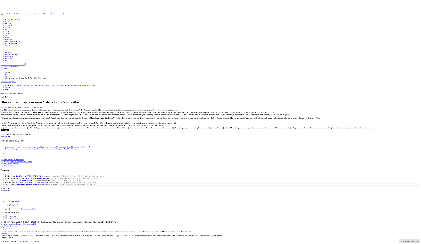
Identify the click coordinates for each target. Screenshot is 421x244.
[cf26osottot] (5, 68)
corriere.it (7, 224)
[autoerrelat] (5, 190)
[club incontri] (6, 166)
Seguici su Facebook (28, 209)
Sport (7, 76)
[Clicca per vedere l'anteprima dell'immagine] (21, 108)
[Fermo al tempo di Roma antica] (12, 160)
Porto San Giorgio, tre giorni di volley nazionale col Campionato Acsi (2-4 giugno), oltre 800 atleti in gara (41, 149)
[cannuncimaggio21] (8, 82)
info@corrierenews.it (13, 201)
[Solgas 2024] (10, 66)
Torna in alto (5, 136)
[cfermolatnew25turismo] (10, 164)
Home (7, 74)
